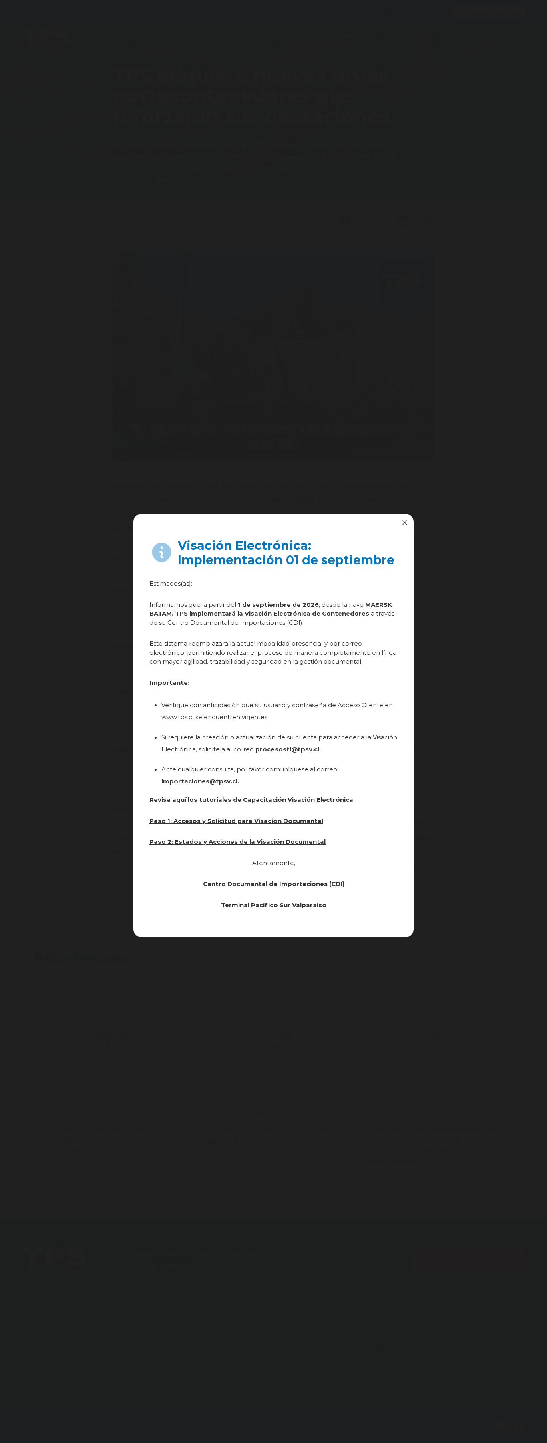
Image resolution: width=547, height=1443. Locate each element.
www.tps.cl (177, 717)
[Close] (405, 522)
